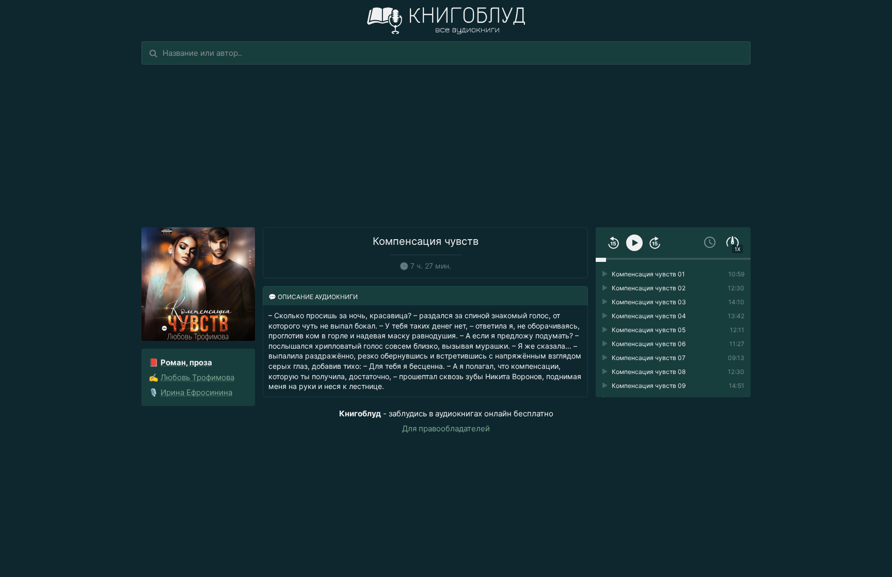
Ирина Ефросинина (196, 392)
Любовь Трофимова (197, 377)
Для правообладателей (446, 428)
